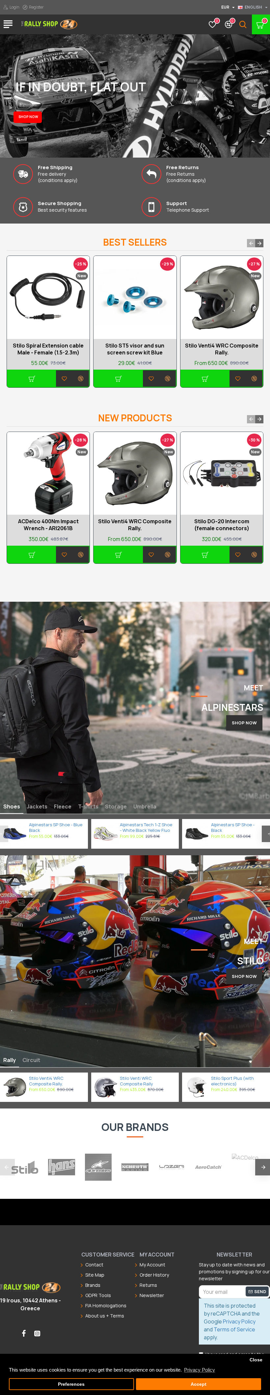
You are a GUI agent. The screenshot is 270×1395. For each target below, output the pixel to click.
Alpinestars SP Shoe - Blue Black (55, 827)
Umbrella (144, 806)
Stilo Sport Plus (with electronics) (232, 1081)
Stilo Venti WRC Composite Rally (136, 1081)
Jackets (37, 806)
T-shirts (88, 806)
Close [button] (256, 1359)
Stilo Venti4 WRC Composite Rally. (221, 349)
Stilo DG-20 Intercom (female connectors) (221, 525)
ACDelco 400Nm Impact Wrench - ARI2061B (48, 525)
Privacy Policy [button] (199, 1370)
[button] (251, 243)
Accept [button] (198, 1384)
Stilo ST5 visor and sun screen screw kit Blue (134, 349)
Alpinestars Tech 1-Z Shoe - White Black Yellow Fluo (146, 827)
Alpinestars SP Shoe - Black (233, 827)
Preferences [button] (71, 1384)
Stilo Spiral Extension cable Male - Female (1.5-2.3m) (48, 349)
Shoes (11, 806)
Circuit (31, 1060)
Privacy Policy (239, 1321)
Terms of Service (234, 1329)
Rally (9, 1060)
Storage (116, 806)
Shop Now (244, 723)
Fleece (62, 806)
